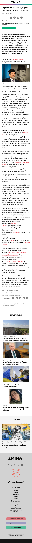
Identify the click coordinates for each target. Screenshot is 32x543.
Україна (20, 295)
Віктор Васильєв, (10, 290)
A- (7, 21)
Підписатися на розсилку (16, 523)
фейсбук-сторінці (18, 59)
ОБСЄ (8, 261)
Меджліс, (16, 290)
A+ (3, 21)
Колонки (16, 496)
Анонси (16, 498)
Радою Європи (18, 261)
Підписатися (8, 28)
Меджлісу (16, 232)
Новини (16, 490)
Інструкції (16, 494)
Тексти (16, 492)
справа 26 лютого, (15, 295)
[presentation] (4, 432)
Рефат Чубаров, (5, 295)
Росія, (10, 295)
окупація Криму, (20, 292)
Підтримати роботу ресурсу (16, 518)
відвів (12, 240)
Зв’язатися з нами (16, 527)
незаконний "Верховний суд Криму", (9, 292)
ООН (4, 261)
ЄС (12, 261)
